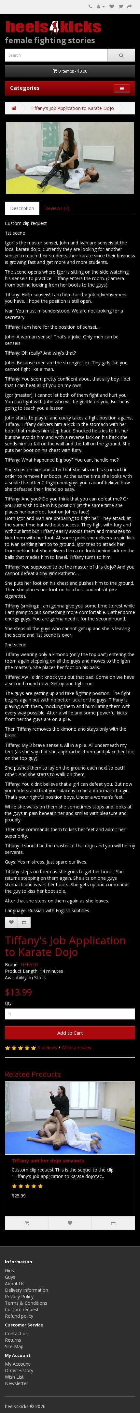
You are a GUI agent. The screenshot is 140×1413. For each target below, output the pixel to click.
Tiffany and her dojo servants (48, 1160)
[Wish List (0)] (111, 6)
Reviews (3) (57, 208)
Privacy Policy (19, 1296)
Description (22, 208)
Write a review (76, 1047)
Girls (9, 1270)
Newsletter (16, 1383)
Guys (10, 1277)
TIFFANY (29, 964)
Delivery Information (26, 1290)
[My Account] (101, 6)
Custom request (22, 1309)
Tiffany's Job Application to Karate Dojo (72, 108)
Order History (19, 1370)
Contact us (16, 1333)
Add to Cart (70, 1033)
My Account (17, 1364)
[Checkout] (129, 6)
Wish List (14, 1377)
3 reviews (47, 1047)
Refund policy (19, 1316)
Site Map (14, 1346)
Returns (13, 1340)
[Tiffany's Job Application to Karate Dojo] (70, 158)
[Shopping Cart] (121, 6)
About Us (14, 1283)
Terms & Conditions (26, 1303)
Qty (8, 1003)
